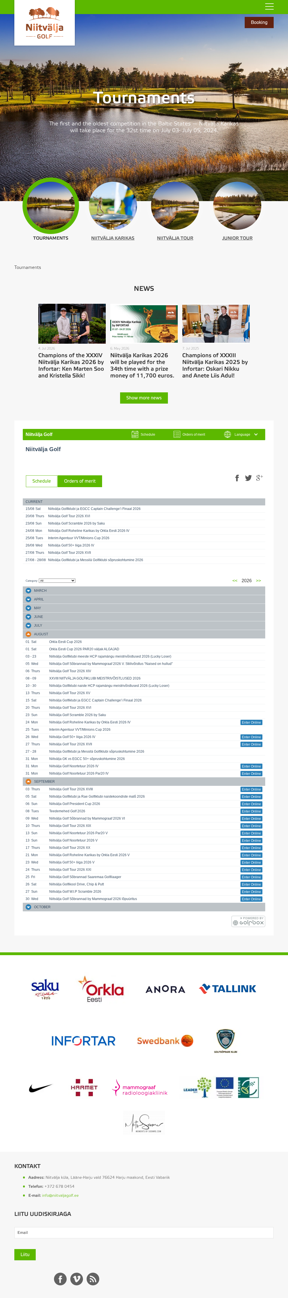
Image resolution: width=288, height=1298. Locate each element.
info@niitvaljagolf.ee (60, 1195)
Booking (259, 22)
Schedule (41, 481)
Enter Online (251, 723)
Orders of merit (80, 481)
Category (31, 580)
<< (234, 580)
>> (258, 580)
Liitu (25, 1254)
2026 (247, 580)
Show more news (144, 398)
